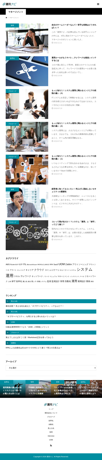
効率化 (19, 281)
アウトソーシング (80, 264)
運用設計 (82, 281)
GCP (20, 264)
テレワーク (25, 276)
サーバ (66, 270)
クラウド (39, 269)
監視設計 (56, 281)
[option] (13, 389)
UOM (62, 264)
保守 (14, 281)
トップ (51, 409)
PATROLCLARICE (43, 264)
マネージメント (64, 276)
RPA (51, 264)
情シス (34, 281)
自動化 (68, 281)
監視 (49, 281)
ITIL (24, 264)
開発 (88, 281)
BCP (16, 264)
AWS (8, 264)
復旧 (29, 281)
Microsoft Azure (32, 264)
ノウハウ (46, 276)
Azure (12, 264)
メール (81, 276)
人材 (9, 281)
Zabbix (68, 264)
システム (73, 270)
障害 (92, 281)
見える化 (51, 428)
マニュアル (53, 276)
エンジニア (21, 270)
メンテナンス (74, 276)
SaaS (56, 264)
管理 (62, 281)
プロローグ (51, 417)
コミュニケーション (54, 270)
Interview (51, 436)
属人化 (25, 281)
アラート (13, 270)
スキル (17, 276)
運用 (74, 281)
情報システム (42, 281)
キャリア (30, 270)
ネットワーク (37, 276)
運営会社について (51, 413)
